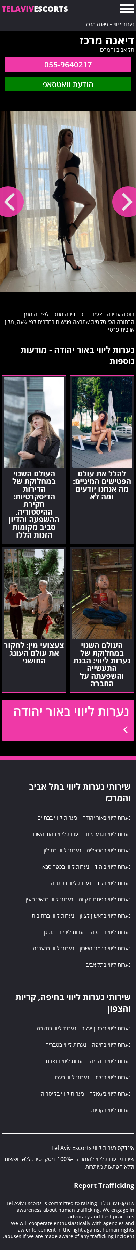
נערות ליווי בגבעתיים (108, 834)
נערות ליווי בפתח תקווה (104, 899)
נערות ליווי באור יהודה (71, 711)
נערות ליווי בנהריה (110, 1061)
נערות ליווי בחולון (62, 850)
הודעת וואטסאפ (68, 84)
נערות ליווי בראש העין (49, 899)
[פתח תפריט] (127, 8)
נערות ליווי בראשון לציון (105, 916)
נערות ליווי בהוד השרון (56, 834)
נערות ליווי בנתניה (71, 883)
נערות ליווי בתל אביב (108, 965)
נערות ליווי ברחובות (53, 916)
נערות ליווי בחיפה (111, 1044)
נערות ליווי (124, 24)
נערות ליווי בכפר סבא (65, 867)
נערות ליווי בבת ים (57, 818)
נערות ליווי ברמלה (111, 932)
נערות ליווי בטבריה (65, 1044)
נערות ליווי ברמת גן (65, 932)
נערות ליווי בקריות (111, 1110)
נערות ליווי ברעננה (53, 948)
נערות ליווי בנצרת (65, 1061)
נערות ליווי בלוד (114, 883)
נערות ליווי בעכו (72, 1077)
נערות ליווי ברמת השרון (105, 948)
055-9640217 (68, 64)
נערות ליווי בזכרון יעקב (106, 1028)
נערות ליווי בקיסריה (62, 1093)
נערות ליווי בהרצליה (108, 850)
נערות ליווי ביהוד (113, 867)
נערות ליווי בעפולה (110, 1093)
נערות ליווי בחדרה (56, 1028)
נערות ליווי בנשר (113, 1077)
